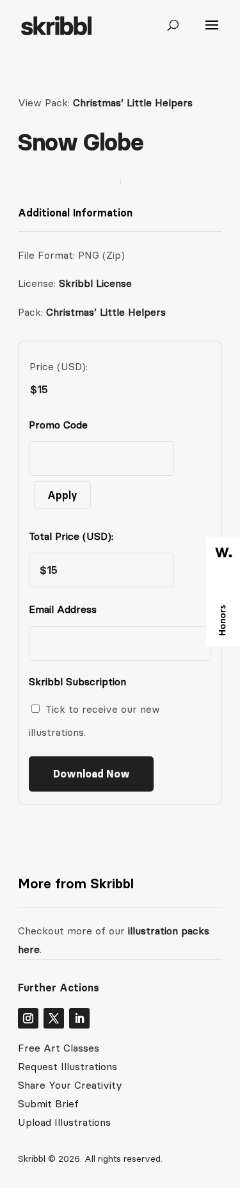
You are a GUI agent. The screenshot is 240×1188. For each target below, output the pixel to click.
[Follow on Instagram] (28, 1018)
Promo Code (58, 424)
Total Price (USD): (71, 536)
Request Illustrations (67, 1066)
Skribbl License (95, 283)
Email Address (65, 609)
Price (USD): (58, 366)
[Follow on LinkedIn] (79, 1018)
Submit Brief (48, 1103)
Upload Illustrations (64, 1122)
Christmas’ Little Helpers (133, 102)
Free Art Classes (58, 1047)
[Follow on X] (54, 1018)
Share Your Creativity (70, 1084)
